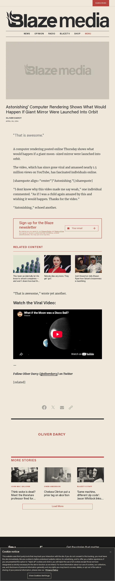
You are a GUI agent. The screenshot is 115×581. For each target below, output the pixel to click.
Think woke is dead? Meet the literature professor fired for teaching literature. (23, 495)
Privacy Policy (46, 231)
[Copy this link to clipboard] (70, 407)
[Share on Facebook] (44, 407)
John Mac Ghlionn (20, 486)
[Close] (110, 552)
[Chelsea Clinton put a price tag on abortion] (57, 475)
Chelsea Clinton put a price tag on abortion (57, 494)
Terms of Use (59, 231)
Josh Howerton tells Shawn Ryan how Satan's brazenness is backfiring (88, 278)
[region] (57, 564)
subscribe (100, 3)
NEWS (27, 34)
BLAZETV (65, 34)
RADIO (51, 34)
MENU (88, 34)
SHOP (77, 34)
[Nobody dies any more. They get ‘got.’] (57, 264)
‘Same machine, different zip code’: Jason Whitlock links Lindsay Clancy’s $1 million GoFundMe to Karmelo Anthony (89, 495)
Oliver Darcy (14, 118)
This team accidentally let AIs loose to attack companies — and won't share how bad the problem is (26, 279)
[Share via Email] (62, 407)
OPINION (39, 34)
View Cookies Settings (39, 576)
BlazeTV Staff (84, 486)
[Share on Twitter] (53, 407)
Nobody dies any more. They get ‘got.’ (56, 277)
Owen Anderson (52, 486)
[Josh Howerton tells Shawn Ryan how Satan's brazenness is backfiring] (88, 264)
